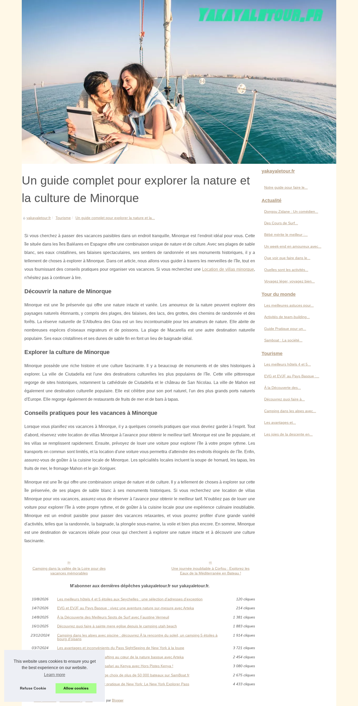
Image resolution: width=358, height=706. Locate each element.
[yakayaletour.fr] (179, 82)
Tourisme (63, 218)
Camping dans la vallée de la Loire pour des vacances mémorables (69, 570)
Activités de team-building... (287, 317)
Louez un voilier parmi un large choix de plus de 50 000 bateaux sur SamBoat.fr (123, 675)
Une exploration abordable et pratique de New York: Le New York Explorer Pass (123, 684)
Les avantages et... (280, 422)
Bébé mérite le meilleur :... (286, 234)
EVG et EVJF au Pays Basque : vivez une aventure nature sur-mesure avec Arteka (125, 608)
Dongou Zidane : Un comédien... (291, 211)
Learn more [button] (54, 674)
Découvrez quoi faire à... (284, 399)
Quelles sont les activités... (286, 270)
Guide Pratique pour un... (285, 329)
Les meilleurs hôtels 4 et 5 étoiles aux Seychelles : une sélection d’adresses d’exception (130, 599)
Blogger (117, 700)
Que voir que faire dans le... (287, 258)
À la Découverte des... (282, 387)
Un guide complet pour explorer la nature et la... (115, 218)
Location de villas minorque (228, 269)
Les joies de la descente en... (288, 434)
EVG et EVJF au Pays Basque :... (291, 376)
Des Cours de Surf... (281, 223)
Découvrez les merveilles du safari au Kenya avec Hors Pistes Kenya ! (115, 666)
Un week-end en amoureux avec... (292, 246)
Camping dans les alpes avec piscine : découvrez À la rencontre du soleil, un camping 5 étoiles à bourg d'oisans (137, 637)
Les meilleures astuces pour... (289, 305)
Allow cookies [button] (76, 688)
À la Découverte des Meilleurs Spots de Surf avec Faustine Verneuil (113, 617)
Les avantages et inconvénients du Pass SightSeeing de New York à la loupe (120, 648)
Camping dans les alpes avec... (290, 411)
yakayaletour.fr (38, 218)
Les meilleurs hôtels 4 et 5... (287, 364)
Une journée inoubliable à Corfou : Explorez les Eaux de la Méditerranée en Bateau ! (210, 570)
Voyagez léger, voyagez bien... (289, 281)
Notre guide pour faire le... (286, 187)
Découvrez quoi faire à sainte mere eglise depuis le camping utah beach (117, 626)
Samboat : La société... (283, 340)
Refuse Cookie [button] (33, 688)
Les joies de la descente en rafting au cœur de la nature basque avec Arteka (120, 657)
